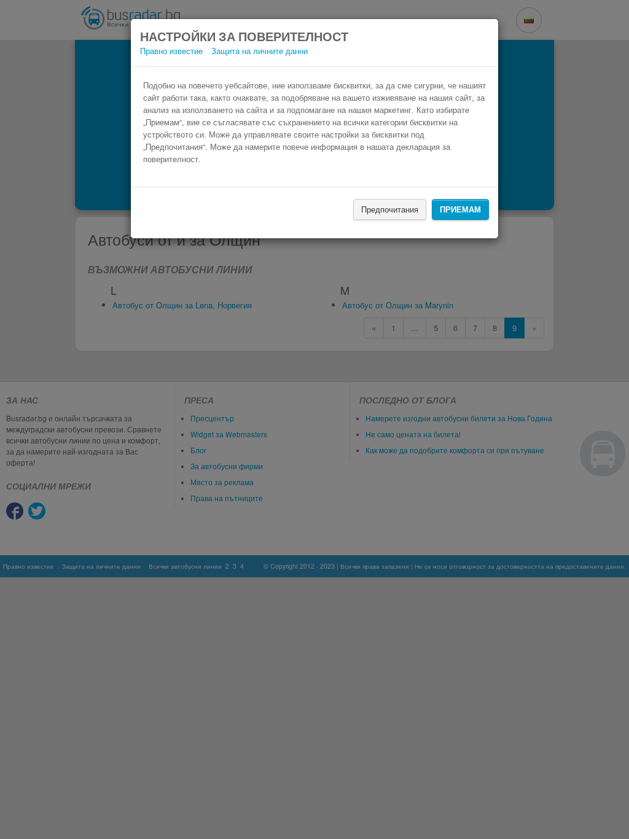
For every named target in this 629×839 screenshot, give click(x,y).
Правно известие (171, 51)
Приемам (460, 209)
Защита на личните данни (259, 51)
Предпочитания (389, 209)
